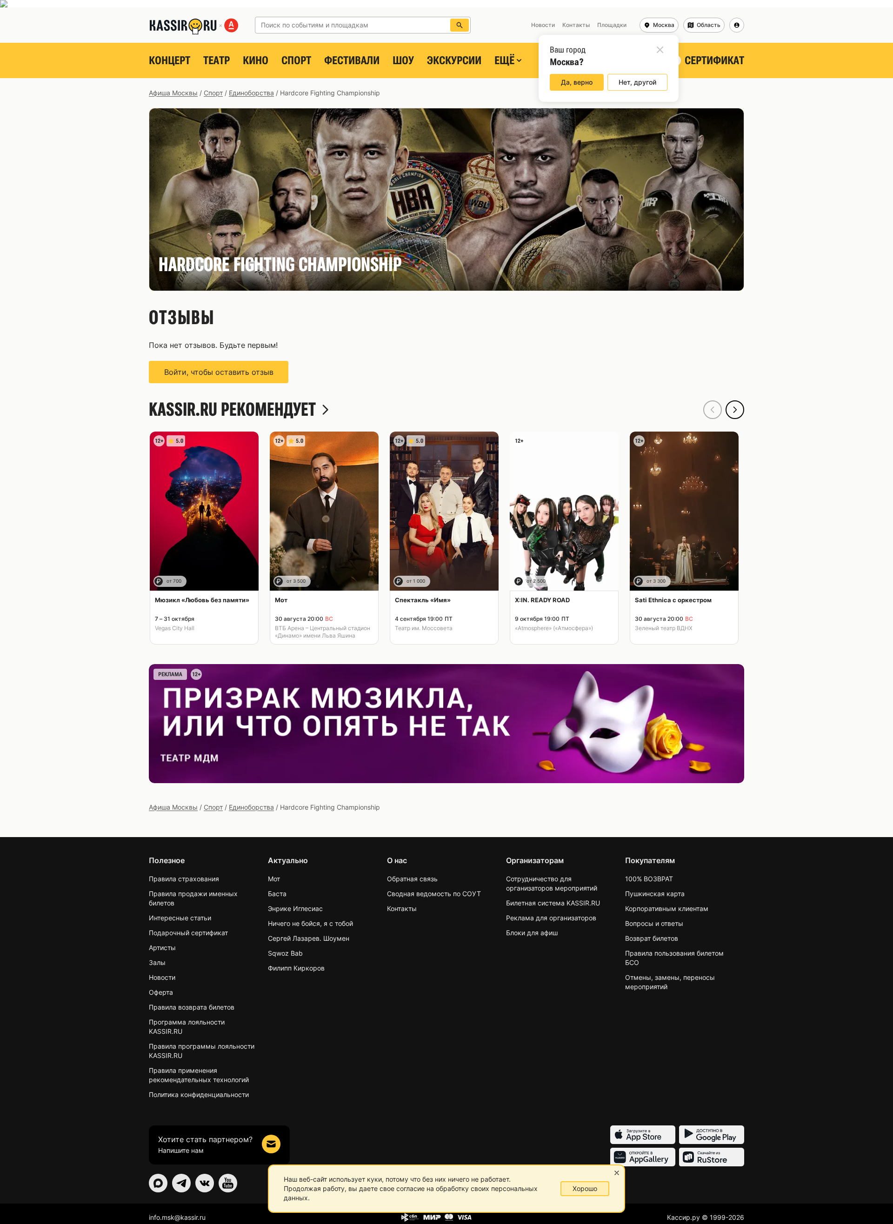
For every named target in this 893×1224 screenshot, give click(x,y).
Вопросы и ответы (654, 923)
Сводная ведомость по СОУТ (434, 894)
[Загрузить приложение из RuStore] (711, 1157)
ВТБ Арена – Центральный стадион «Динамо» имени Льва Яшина (322, 632)
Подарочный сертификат (188, 933)
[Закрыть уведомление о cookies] (616, 1172)
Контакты (402, 908)
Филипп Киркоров (296, 968)
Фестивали (352, 60)
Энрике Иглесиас (295, 908)
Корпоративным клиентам (666, 908)
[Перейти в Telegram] (181, 1183)
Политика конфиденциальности (199, 1094)
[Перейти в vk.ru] (204, 1183)
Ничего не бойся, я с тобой (310, 923)
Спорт (296, 60)
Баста (277, 894)
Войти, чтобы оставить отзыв (218, 372)
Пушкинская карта (655, 894)
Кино (255, 60)
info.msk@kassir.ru (177, 1217)
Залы (157, 962)
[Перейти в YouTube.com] (228, 1183)
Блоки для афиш (532, 933)
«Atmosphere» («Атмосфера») (554, 628)
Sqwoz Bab (285, 953)
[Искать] (459, 25)
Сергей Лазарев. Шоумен (308, 938)
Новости (162, 977)
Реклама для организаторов (551, 918)
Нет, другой (637, 82)
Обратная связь (412, 879)
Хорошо (585, 1188)
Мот (274, 879)
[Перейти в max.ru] (158, 1183)
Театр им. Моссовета (424, 628)
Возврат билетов (651, 938)
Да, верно (577, 82)
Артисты (162, 947)
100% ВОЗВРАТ (649, 879)
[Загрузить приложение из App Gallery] (642, 1157)
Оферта (161, 992)
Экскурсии (454, 60)
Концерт (169, 60)
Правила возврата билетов (191, 1007)
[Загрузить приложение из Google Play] (711, 1134)
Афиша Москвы (173, 93)
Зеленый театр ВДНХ (664, 628)
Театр (216, 60)
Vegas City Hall (174, 628)
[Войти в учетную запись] (736, 25)
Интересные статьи (180, 918)
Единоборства (251, 93)
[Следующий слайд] (735, 409)
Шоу (403, 60)
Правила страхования (184, 879)
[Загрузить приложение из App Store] (642, 1134)
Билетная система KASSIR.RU (553, 903)
